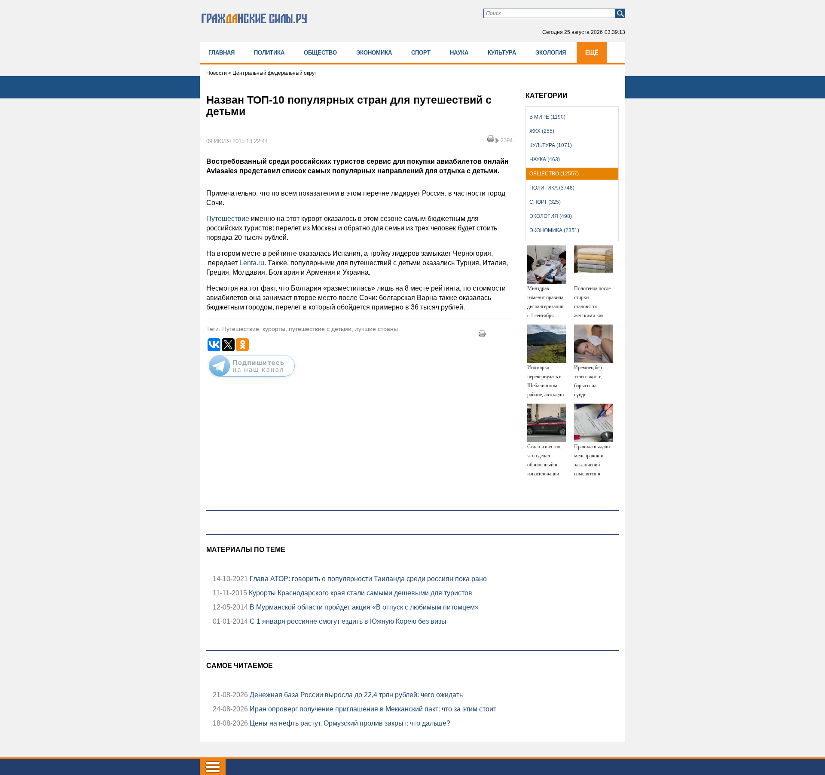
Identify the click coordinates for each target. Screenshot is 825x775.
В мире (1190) (547, 117)
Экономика (374, 52)
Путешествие (227, 218)
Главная (221, 52)
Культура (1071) (550, 145)
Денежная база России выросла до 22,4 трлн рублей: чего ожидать (355, 694)
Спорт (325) (545, 202)
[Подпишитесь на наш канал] (251, 378)
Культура (502, 52)
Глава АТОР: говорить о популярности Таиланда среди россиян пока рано (367, 578)
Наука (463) (544, 159)
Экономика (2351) (554, 230)
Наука (459, 52)
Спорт (421, 52)
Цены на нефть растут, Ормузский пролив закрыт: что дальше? (349, 723)
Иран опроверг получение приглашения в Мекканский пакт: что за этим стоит (372, 709)
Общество (320, 52)
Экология (550, 52)
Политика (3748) (551, 188)
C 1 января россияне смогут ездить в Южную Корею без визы (347, 621)
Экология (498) (550, 216)
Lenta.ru (251, 263)
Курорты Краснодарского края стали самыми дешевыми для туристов (359, 593)
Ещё (592, 52)
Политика (269, 52)
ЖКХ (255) (541, 131)
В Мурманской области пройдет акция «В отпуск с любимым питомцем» (363, 607)
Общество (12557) (554, 174)
